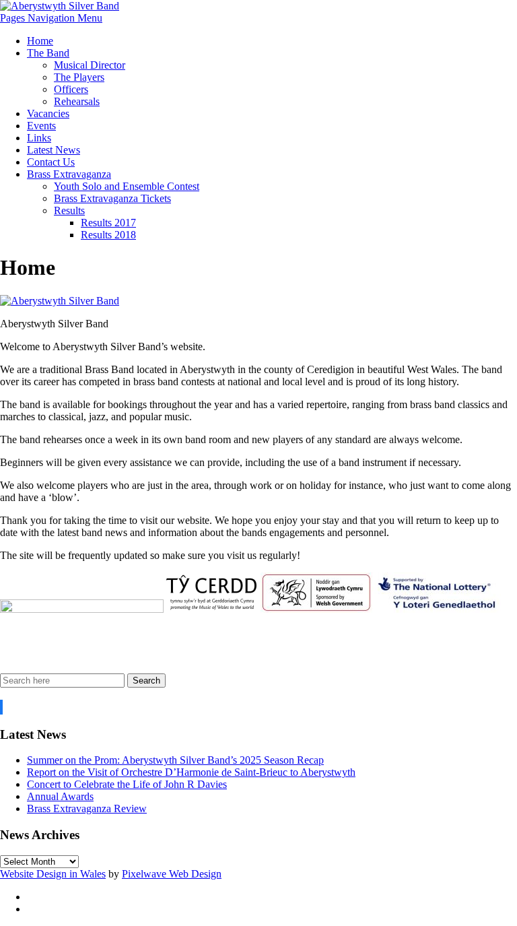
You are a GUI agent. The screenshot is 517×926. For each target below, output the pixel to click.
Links (39, 137)
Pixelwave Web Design (171, 874)
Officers (71, 89)
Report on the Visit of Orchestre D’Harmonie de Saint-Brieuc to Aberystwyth (191, 772)
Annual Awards (60, 796)
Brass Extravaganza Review (87, 808)
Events (41, 125)
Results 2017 (108, 222)
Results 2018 (108, 234)
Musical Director (89, 65)
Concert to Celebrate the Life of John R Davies (127, 784)
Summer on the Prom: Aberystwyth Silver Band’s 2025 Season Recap (175, 760)
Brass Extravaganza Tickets (112, 198)
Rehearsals (77, 101)
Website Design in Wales (53, 874)
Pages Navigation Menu (51, 18)
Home (40, 40)
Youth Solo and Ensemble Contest (126, 186)
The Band (48, 53)
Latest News (53, 150)
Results (69, 210)
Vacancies (48, 113)
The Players (79, 77)
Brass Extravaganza (69, 174)
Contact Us (51, 162)
